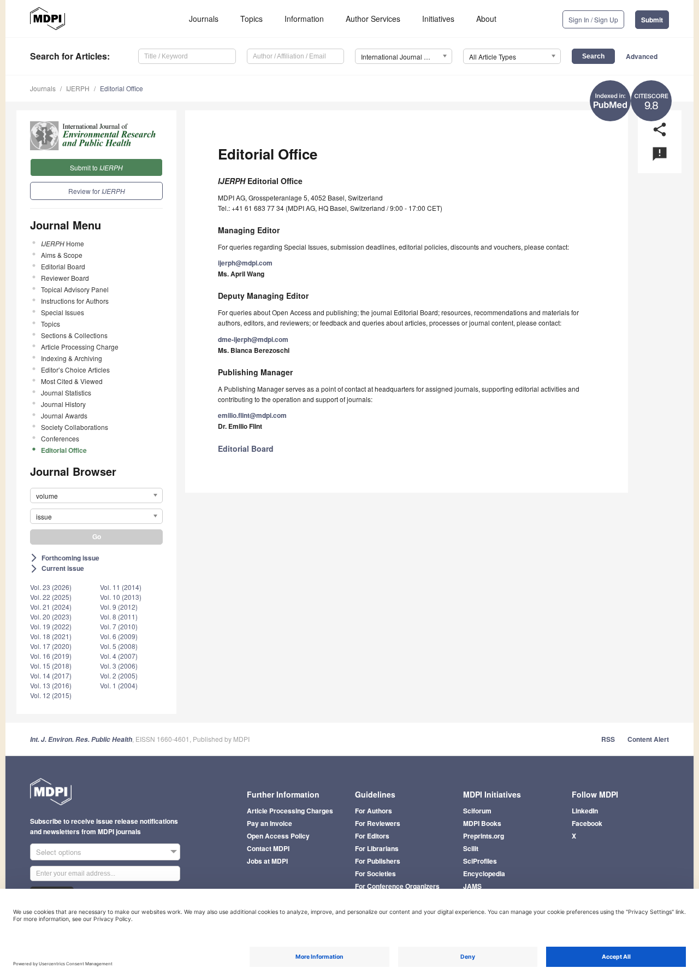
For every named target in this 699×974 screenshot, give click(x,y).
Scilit (470, 848)
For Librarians (377, 848)
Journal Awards (64, 415)
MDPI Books (482, 823)
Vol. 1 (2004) (119, 685)
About (486, 18)
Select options (58, 852)
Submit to (96, 167)
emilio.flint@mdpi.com (252, 415)
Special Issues (62, 312)
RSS (608, 739)
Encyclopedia (484, 873)
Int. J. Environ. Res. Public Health (81, 739)
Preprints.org (483, 836)
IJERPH (78, 88)
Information (304, 18)
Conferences (60, 438)
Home (62, 243)
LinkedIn (585, 811)
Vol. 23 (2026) (51, 587)
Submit (652, 20)
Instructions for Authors (75, 300)
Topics (251, 18)
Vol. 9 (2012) (119, 606)
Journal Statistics (66, 392)
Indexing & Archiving (71, 358)
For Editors (372, 836)
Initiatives (438, 18)
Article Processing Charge (80, 346)
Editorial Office (121, 88)
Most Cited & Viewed (72, 381)
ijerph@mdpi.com (245, 263)
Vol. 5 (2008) (119, 646)
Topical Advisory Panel (75, 289)
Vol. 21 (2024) (51, 606)
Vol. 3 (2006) (119, 665)
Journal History (63, 404)
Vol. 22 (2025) (51, 596)
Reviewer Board (65, 277)
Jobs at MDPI (267, 861)
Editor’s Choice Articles (75, 369)
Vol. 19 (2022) (51, 626)
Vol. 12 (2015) (51, 695)
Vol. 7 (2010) (119, 626)
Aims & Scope (61, 254)
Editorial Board (63, 266)
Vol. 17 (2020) (51, 646)
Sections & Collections (74, 335)
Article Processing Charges (290, 811)
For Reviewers (377, 823)
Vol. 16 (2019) (51, 655)
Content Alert (648, 739)
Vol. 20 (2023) (51, 616)
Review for (96, 191)
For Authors (373, 811)
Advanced (641, 56)
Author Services (373, 18)
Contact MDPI (268, 848)
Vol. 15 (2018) (51, 665)
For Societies (375, 873)
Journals (203, 18)
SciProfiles (480, 861)
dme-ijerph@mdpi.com (253, 339)
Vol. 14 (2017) (51, 675)
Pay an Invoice (269, 823)
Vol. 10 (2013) (120, 596)
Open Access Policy (278, 836)
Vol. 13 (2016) (51, 685)
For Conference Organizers (397, 886)
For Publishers (377, 861)
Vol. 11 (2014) (120, 587)
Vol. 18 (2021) (51, 636)
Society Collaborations (74, 427)
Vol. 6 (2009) (119, 636)
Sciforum (477, 811)
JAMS (472, 886)
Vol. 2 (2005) (119, 675)
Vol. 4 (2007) (119, 655)
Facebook (587, 823)
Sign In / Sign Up (593, 19)
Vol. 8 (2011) (119, 616)
